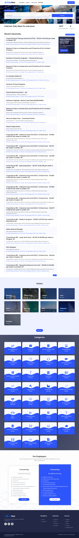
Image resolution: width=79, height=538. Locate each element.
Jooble (67, 523)
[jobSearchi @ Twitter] (5, 523)
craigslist (67, 519)
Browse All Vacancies (69, 34)
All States (39, 330)
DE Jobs (67, 525)
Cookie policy (72, 534)
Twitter (17, 488)
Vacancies (21, 2)
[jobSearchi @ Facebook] (12, 523)
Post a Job (71, 2)
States (27, 2)
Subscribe (40, 2)
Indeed (67, 521)
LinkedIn (21, 488)
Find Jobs (62, 15)
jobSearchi (12, 520)
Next (54, 275)
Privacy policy (60, 534)
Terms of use (66, 534)
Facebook (27, 488)
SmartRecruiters (69, 527)
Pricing (55, 521)
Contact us (44, 521)
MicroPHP (12, 535)
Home (43, 519)
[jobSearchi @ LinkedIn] (9, 523)
